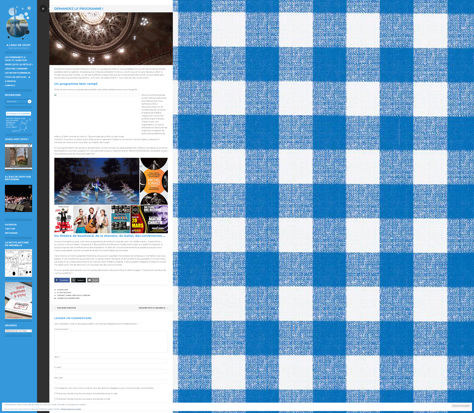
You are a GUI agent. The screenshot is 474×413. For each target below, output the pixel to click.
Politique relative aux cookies (71, 409)
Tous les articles (15, 77)
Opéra (68, 295)
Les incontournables (17, 73)
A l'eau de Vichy (18, 45)
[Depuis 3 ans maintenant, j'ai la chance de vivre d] (18, 198)
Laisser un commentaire (68, 298)
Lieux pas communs (16, 69)
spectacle (77, 295)
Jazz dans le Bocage (66, 308)
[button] (96, 181)
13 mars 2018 (62, 290)
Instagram (11, 233)
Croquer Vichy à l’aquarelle (152, 308)
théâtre (86, 295)
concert (61, 295)
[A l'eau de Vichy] (18, 23)
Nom (57, 357)
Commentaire (61, 329)
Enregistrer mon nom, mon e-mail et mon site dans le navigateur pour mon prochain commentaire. (105, 388)
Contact (10, 85)
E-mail (58, 367)
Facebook (11, 224)
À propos (10, 81)
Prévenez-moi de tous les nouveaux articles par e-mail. (83, 399)
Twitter (10, 229)
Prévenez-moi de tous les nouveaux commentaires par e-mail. (87, 393)
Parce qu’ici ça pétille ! (19, 64)
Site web (58, 378)
